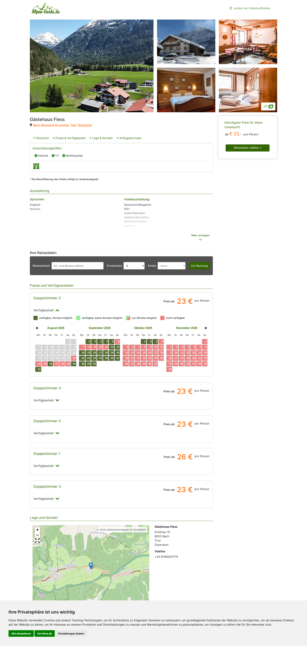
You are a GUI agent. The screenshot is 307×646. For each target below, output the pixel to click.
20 (118, 352)
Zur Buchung (199, 265)
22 (88, 358)
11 (106, 346)
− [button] (37, 535)
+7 (265, 106)
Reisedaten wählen (247, 147)
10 (100, 346)
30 (74, 363)
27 (56, 363)
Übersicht (42, 138)
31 (39, 369)
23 (74, 358)
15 (88, 352)
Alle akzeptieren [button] (21, 633)
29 (68, 363)
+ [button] (37, 530)
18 (106, 352)
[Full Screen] (37, 540)
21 (83, 358)
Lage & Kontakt (102, 138)
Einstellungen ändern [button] (71, 633)
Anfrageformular (130, 138)
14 (83, 352)
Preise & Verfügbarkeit (70, 138)
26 (50, 363)
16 (94, 352)
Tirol (73, 125)
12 (112, 346)
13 (118, 346)
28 (62, 363)
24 (39, 363)
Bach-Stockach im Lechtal (51, 125)
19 (112, 352)
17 (100, 352)
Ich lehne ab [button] (44, 633)
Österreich (85, 125)
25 (45, 363)
